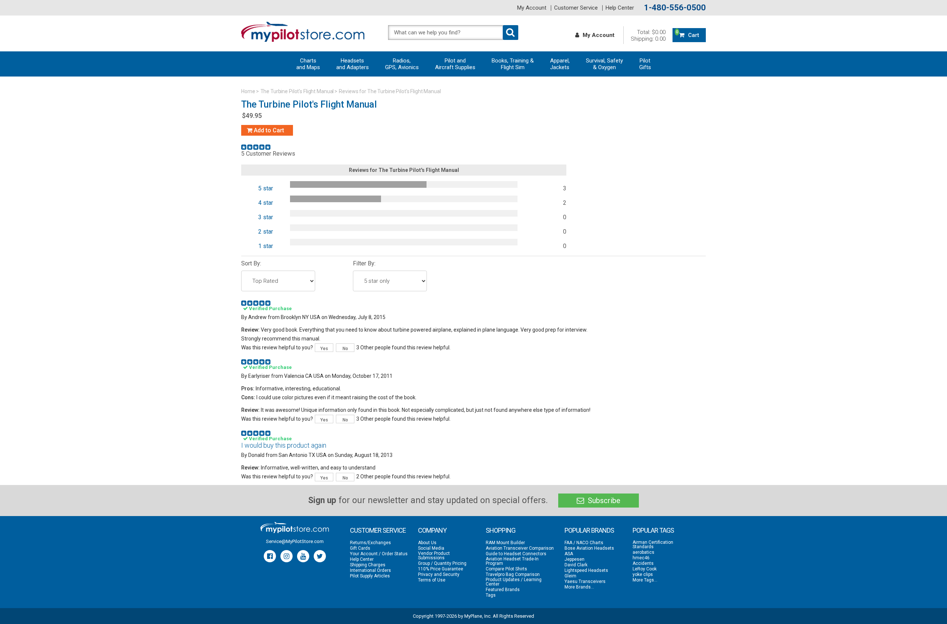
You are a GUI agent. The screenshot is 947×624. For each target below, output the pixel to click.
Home (248, 91)
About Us (427, 542)
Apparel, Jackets (560, 64)
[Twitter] (320, 556)
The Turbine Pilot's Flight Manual (297, 91)
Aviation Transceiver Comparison (520, 548)
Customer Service (576, 8)
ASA (569, 554)
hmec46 (641, 558)
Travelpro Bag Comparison (513, 574)
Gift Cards (360, 548)
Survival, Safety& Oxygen (604, 64)
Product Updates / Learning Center (514, 581)
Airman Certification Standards (653, 544)
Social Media (431, 548)
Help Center (620, 8)
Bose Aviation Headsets (589, 548)
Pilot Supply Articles (370, 576)
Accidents (643, 563)
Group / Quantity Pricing (442, 563)
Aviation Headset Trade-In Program (512, 561)
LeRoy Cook (645, 569)
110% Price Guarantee (440, 569)
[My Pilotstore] (294, 527)
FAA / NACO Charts (584, 542)
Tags (491, 595)
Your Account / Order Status (379, 554)
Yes (324, 348)
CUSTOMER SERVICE (378, 530)
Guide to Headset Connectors (516, 554)
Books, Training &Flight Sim (513, 64)
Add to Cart (268, 130)
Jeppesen (574, 559)
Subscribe (603, 500)
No (345, 348)
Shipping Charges (367, 565)
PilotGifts (645, 64)
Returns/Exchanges (370, 542)
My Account (531, 8)
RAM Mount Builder (505, 542)
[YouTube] (303, 556)
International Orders (370, 570)
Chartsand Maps (308, 64)
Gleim (570, 576)
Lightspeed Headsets (586, 570)
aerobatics (643, 552)
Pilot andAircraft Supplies (455, 64)
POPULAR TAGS (653, 530)
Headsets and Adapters (352, 64)
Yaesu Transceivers (585, 581)
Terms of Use (431, 580)
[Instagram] (286, 556)
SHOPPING (500, 530)
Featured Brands (503, 589)
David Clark (576, 565)
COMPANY (432, 530)
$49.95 (252, 115)
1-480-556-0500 (675, 8)
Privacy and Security (438, 574)
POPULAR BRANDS (589, 530)
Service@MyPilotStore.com (295, 541)
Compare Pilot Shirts (506, 569)
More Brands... (579, 587)
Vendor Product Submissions (434, 555)
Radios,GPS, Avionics (402, 64)
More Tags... (645, 580)
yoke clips (643, 574)
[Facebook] (270, 556)
